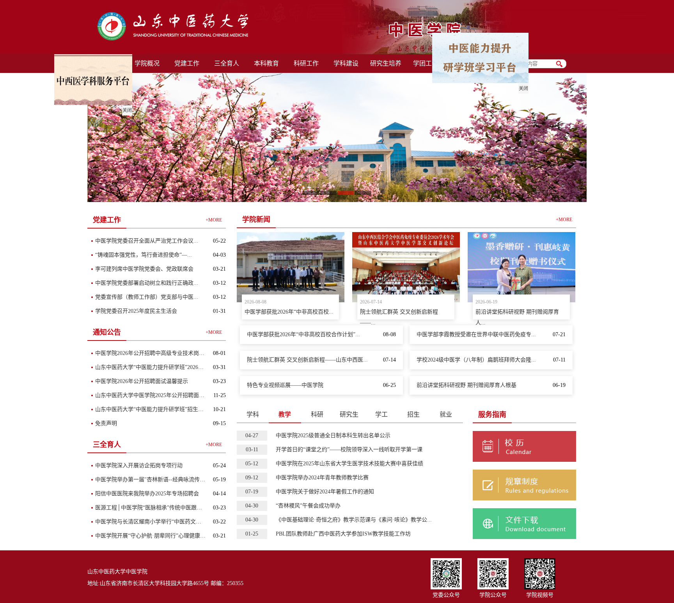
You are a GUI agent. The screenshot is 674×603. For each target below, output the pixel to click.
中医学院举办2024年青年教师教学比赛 (322, 478)
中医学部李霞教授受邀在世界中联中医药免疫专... (476, 334)
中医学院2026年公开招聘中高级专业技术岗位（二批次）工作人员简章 (179, 353)
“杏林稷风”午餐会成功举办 (308, 506)
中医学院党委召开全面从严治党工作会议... (146, 241)
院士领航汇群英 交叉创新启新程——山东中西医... (307, 360)
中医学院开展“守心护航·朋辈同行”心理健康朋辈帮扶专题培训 (169, 536)
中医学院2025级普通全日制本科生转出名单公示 (333, 435)
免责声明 (106, 423)
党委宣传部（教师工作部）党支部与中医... (146, 297)
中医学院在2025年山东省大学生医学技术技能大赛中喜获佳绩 (349, 463)
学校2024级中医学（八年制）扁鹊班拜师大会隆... (476, 360)
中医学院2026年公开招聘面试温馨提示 (141, 381)
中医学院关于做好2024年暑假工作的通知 (325, 492)
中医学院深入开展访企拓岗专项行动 (139, 465)
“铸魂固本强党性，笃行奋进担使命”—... (143, 255)
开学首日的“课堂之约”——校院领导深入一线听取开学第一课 (349, 449)
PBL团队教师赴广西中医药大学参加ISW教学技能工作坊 (343, 534)
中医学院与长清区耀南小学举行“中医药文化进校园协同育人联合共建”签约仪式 (190, 522)
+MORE (214, 220)
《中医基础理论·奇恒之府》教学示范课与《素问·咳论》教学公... (354, 520)
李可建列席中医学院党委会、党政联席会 (144, 269)
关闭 (527, 92)
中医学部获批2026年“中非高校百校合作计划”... (303, 334)
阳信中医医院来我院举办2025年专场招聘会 (147, 494)
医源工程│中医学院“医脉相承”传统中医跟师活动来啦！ (162, 508)
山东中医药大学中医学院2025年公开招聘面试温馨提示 (160, 395)
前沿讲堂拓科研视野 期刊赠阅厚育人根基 (466, 385)
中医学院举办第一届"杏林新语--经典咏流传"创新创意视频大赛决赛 (176, 479)
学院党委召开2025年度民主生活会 (136, 311)
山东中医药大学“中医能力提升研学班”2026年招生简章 (160, 367)
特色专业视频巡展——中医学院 (285, 385)
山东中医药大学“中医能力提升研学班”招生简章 (152, 409)
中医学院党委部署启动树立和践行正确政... (146, 283)
